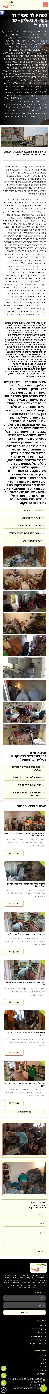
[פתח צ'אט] (43, 1388)
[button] (2, 12)
